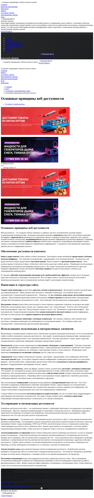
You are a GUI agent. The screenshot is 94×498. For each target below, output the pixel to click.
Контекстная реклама (9, 7)
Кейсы (3, 11)
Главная (4, 5)
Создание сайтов (7, 13)
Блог (3, 17)
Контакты (5, 9)
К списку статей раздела (15, 104)
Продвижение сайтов (9, 15)
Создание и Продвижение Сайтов (14, 486)
